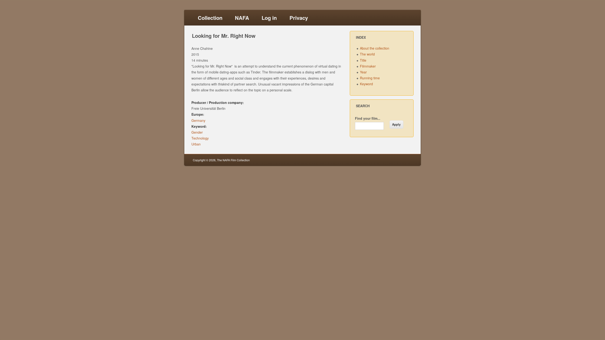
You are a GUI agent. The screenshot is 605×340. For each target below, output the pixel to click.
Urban (196, 144)
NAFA (242, 17)
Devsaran (406, 160)
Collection (210, 17)
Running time (370, 78)
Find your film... (367, 118)
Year (363, 72)
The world (367, 54)
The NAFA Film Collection (233, 160)
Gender (197, 132)
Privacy (299, 17)
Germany (198, 120)
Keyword (366, 83)
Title (363, 60)
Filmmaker (368, 66)
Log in (269, 17)
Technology (200, 138)
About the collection (374, 48)
